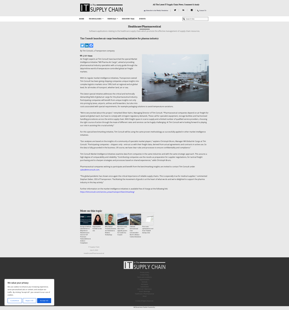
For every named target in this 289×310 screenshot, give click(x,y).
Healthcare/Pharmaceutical (94, 253)
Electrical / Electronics (144, 289)
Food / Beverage (144, 291)
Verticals (111, 19)
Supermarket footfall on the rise (97, 229)
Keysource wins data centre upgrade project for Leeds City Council (122, 231)
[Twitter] (175, 10)
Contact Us (202, 10)
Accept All (44, 300)
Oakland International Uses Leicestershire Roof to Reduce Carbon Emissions (135, 232)
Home (81, 19)
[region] (29, 292)
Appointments (144, 279)
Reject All (29, 300)
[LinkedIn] (184, 10)
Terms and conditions (144, 277)
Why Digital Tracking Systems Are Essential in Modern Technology (110, 231)
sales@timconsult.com (89, 170)
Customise (14, 300)
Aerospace (144, 284)
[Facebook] (192, 10)
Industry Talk (128, 19)
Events (142, 19)
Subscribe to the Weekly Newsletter (157, 10)
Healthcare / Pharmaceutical (144, 294)
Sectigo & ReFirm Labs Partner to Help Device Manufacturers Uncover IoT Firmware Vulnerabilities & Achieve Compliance (85, 235)
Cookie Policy (144, 275)
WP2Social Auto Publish (140, 307)
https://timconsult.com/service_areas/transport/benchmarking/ (107, 192)
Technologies (95, 19)
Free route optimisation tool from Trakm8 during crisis (147, 230)
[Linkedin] (87, 45)
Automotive (145, 287)
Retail (144, 296)
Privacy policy (144, 272)
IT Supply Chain (93, 247)
